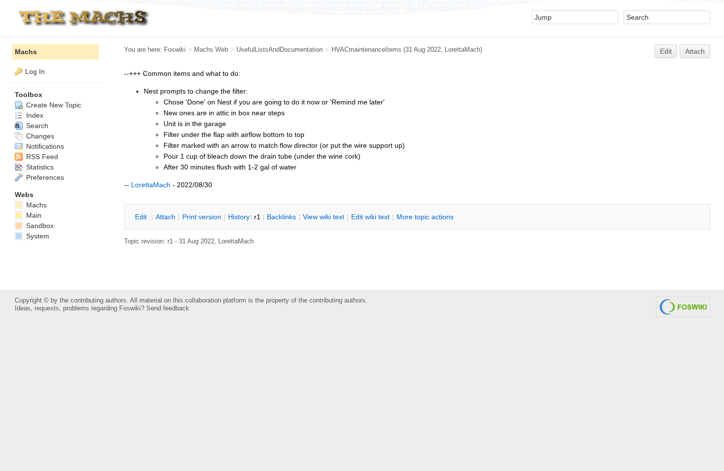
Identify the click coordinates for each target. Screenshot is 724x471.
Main (32, 215)
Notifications (44, 146)
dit (142, 217)
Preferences (44, 177)
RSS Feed (41, 157)
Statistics (39, 167)
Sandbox (39, 226)
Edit (666, 51)
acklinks (281, 217)
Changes (39, 136)
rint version (201, 217)
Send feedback (167, 308)
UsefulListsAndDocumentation (279, 49)
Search (36, 126)
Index (33, 115)
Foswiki (175, 49)
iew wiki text (323, 217)
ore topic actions (425, 217)
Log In (35, 71)
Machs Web (211, 49)
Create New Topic (52, 105)
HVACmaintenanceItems (366, 49)
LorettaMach (462, 49)
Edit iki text (370, 217)
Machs (26, 52)
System (36, 236)
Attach (695, 51)
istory (239, 217)
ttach (165, 217)
